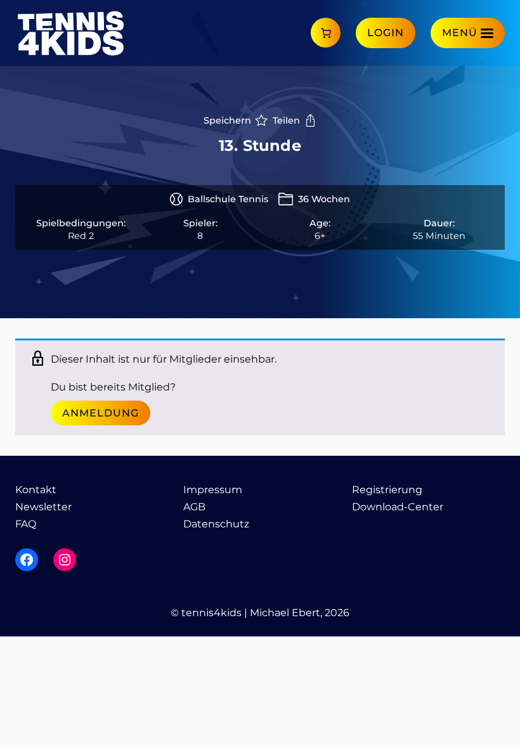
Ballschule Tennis (228, 199)
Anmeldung (100, 413)
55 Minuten (439, 236)
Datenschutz (216, 524)
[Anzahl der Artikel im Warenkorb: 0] (326, 33)
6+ (320, 236)
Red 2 (81, 236)
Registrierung (387, 490)
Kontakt (35, 490)
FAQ (25, 524)
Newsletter (43, 507)
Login (385, 33)
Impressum (212, 490)
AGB (194, 507)
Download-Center (397, 507)
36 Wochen (324, 199)
